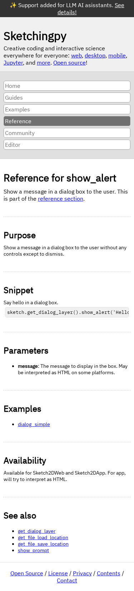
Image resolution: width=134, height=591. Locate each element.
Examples (17, 109)
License (58, 573)
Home (12, 85)
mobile (117, 55)
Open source (69, 62)
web (76, 55)
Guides (14, 97)
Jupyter (13, 62)
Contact (67, 580)
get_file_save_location (43, 544)
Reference (18, 121)
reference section (60, 198)
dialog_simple (34, 424)
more (43, 62)
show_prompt (33, 550)
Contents (108, 573)
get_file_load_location (43, 537)
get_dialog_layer (36, 531)
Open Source (26, 573)
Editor (12, 144)
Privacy (82, 573)
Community (20, 132)
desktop (95, 55)
